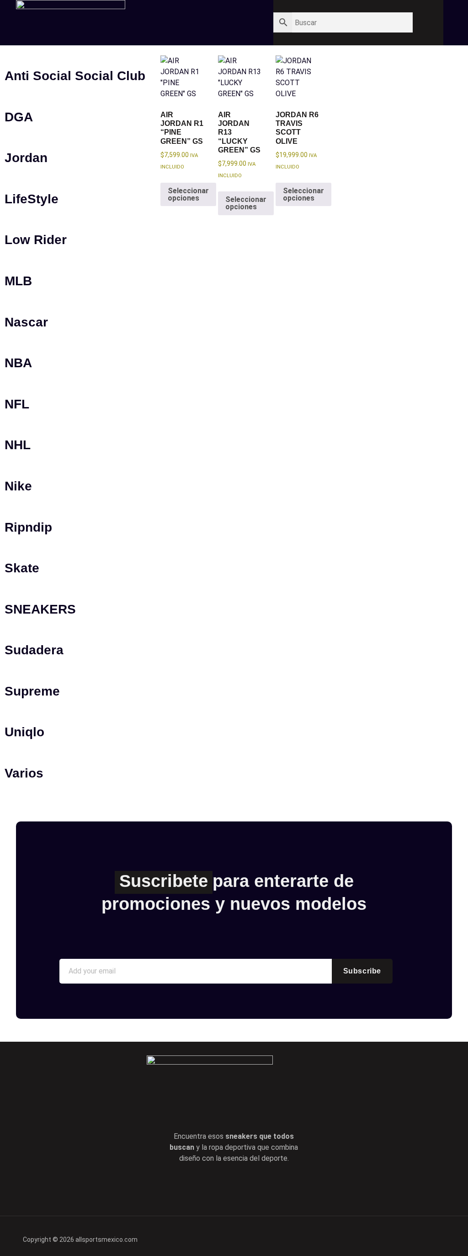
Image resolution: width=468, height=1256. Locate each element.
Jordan (26, 158)
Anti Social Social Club (75, 76)
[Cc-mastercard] (433, 1234)
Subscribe (362, 971)
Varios (24, 773)
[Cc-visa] (370, 1234)
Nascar (26, 322)
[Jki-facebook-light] (194, 1187)
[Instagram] (272, 1187)
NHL (18, 445)
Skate (22, 568)
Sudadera (34, 650)
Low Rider (36, 240)
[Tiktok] (246, 1187)
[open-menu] (233, 19)
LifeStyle (31, 199)
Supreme (32, 691)
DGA (19, 117)
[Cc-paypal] (402, 1234)
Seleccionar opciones (188, 194)
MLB (18, 281)
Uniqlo (24, 732)
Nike (18, 486)
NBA (18, 363)
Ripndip (28, 527)
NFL (17, 404)
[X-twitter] (220, 1187)
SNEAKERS (40, 609)
